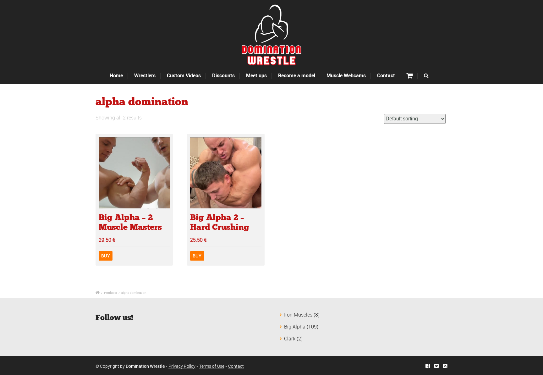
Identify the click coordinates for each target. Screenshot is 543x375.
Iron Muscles (298, 314)
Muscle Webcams (346, 75)
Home (116, 75)
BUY (105, 256)
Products (110, 292)
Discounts (223, 75)
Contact (386, 75)
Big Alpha (294, 326)
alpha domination (133, 292)
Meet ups (256, 75)
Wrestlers (145, 75)
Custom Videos (184, 75)
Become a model (296, 75)
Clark (289, 338)
